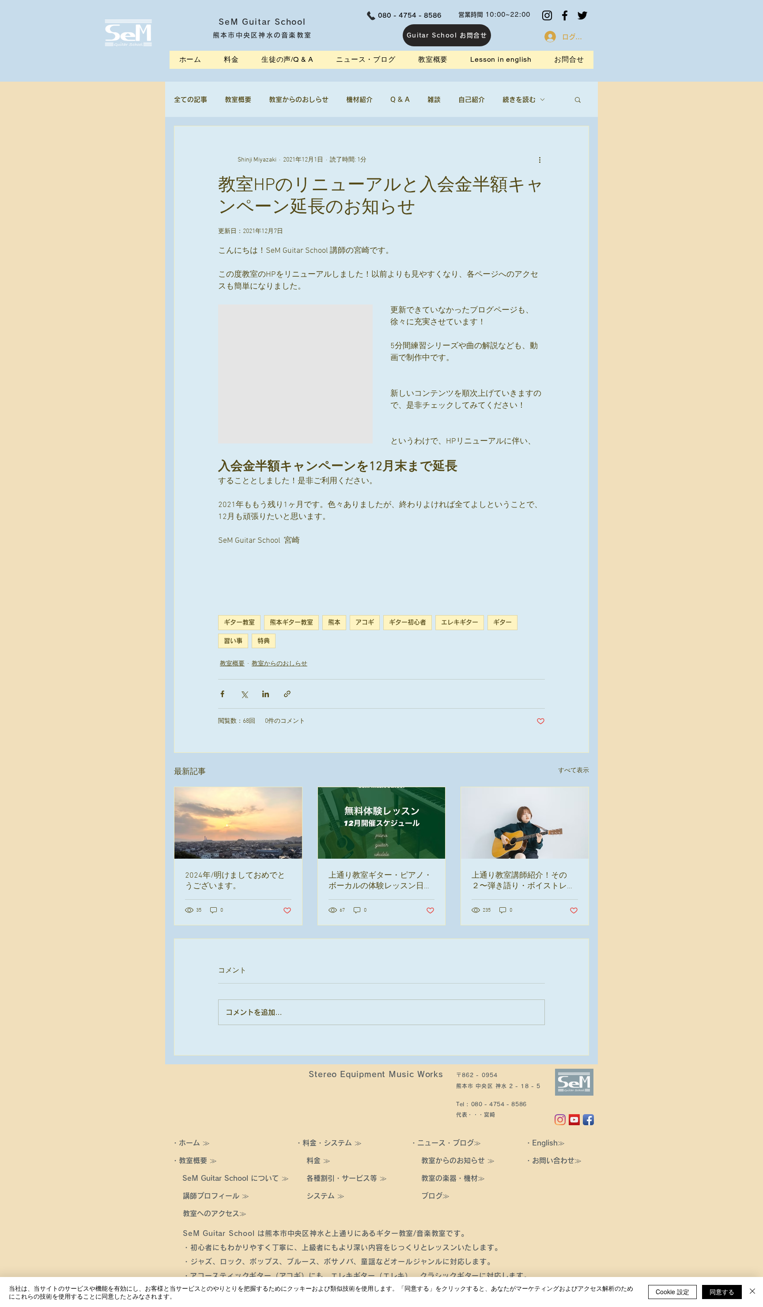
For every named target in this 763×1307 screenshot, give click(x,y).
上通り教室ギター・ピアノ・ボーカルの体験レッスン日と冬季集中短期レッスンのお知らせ (380, 881)
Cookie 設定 (672, 1291)
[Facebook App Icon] (588, 1119)
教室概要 (238, 99)
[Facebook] (564, 15)
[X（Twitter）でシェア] (244, 694)
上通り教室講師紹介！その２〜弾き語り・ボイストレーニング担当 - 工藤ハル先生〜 (523, 881)
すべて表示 (573, 770)
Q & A (400, 99)
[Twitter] (582, 15)
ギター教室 (239, 622)
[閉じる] (752, 1292)
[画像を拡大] (295, 373)
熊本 (334, 622)
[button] (578, 99)
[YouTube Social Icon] (574, 1119)
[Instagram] (547, 15)
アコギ (364, 622)
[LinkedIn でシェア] (265, 694)
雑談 (434, 99)
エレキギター (459, 622)
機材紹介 (359, 99)
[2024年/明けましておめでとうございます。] (238, 823)
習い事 (233, 641)
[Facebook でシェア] (222, 694)
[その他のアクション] (539, 159)
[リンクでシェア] (287, 694)
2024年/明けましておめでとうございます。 (235, 881)
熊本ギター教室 (291, 622)
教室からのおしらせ (299, 99)
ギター (502, 622)
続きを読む (519, 99)
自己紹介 (471, 99)
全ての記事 (190, 99)
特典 (263, 641)
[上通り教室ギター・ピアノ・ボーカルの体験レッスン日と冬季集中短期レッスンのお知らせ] (382, 823)
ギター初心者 (407, 622)
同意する (722, 1291)
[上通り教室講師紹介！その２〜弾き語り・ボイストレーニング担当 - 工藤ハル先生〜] (525, 823)
